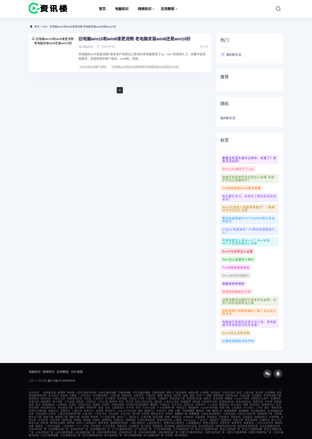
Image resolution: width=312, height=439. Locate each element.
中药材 (169, 435)
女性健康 (270, 392)
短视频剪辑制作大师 (236, 291)
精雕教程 (194, 413)
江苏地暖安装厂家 (70, 435)
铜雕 (170, 410)
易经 (185, 395)
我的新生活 (233, 54)
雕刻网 (200, 410)
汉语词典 (248, 392)
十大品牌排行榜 (166, 407)
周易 (192, 395)
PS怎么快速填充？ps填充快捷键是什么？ (248, 231)
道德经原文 (260, 417)
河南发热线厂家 (127, 432)
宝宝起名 (215, 392)
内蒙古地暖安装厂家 (260, 432)
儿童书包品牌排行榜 (69, 413)
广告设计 (202, 420)
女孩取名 (188, 417)
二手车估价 (84, 395)
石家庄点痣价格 (246, 413)
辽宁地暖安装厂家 (183, 429)
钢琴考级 (103, 423)
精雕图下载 (181, 413)
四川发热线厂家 (113, 435)
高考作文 (89, 410)
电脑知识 (122, 9)
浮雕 (208, 410)
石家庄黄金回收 (146, 420)
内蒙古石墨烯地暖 (236, 432)
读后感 (99, 410)
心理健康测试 (193, 423)
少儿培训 (212, 404)
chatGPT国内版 (209, 407)
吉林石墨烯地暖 (107, 392)
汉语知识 (91, 401)
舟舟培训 (53, 395)
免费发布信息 (74, 398)
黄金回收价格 (164, 420)
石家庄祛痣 (229, 413)
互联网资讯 (118, 407)
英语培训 (224, 404)
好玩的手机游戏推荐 (137, 404)
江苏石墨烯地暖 (49, 435)
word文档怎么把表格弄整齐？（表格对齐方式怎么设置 (248, 208)
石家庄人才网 (136, 398)
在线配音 (134, 426)
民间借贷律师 (100, 395)
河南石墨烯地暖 (147, 432)
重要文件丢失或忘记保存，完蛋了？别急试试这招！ (249, 159)
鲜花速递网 (251, 420)
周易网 (94, 417)
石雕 (177, 410)
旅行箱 (136, 413)
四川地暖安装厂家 (153, 435)
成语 (100, 407)
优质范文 (65, 410)
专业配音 (96, 426)
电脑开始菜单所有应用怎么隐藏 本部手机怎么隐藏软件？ (248, 178)
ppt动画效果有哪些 (236, 267)
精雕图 (228, 398)
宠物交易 (67, 420)
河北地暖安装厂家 (58, 429)
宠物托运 (119, 420)
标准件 (72, 404)
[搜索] (278, 9)
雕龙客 (168, 395)
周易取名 (200, 417)
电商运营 (193, 392)
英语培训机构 (226, 401)
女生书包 (125, 413)
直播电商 (226, 420)
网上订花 (276, 420)
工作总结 (69, 401)
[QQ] (278, 373)
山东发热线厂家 (44, 432)
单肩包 (169, 413)
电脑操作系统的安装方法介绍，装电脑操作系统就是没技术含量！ (249, 323)
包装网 (64, 395)
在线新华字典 (209, 401)
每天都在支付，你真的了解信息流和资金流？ (249, 197)
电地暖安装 (49, 392)
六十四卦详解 (107, 417)
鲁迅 (38, 404)
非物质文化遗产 (260, 398)
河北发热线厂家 (37, 429)
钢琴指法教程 (57, 423)
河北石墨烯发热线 (270, 426)
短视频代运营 (194, 398)
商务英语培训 (243, 401)
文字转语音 (109, 426)
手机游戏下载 (65, 407)
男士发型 (57, 401)
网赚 (245, 404)
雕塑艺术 (217, 410)
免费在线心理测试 (174, 423)
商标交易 (46, 398)
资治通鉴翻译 (258, 410)
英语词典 (158, 417)
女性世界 (55, 420)
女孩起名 (248, 417)
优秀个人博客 (204, 395)
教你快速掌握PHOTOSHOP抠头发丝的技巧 (248, 220)
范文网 (129, 401)
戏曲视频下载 (264, 413)
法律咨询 (34, 401)
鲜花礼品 (34, 423)
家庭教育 (186, 401)
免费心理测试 (210, 423)
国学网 (113, 401)
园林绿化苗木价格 (225, 426)
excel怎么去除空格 (236, 333)
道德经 (96, 404)
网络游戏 (127, 395)
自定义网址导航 (144, 401)
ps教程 (178, 420)
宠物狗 (96, 420)
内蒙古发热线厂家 (214, 432)
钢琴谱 (44, 423)
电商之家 (238, 420)
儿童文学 (77, 410)
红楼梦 (106, 404)
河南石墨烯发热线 (107, 432)
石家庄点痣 (58, 398)
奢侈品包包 (157, 413)
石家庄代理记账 (37, 410)
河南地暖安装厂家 (168, 432)
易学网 (177, 395)
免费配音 (158, 426)
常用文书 (110, 410)
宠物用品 (107, 420)
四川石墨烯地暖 (133, 435)
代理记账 (150, 395)
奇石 (138, 407)
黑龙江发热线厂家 (230, 429)
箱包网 (158, 401)
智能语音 (122, 426)
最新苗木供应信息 (186, 426)
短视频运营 (231, 395)
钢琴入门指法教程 (176, 392)
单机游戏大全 (48, 407)
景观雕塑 (244, 410)
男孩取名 (212, 417)
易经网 (85, 417)
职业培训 (236, 404)
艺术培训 (176, 404)
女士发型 (248, 407)
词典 (140, 410)
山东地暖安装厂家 (84, 432)
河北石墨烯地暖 (141, 392)
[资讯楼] (48, 9)
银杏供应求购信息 (248, 426)
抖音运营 (245, 395)
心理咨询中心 (154, 423)
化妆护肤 (43, 420)
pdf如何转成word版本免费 (241, 188)
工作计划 (102, 401)
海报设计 (214, 420)
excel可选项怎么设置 (237, 251)
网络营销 (218, 395)
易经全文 (134, 417)
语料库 (80, 401)
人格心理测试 (137, 423)
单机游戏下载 (177, 398)
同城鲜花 (264, 420)
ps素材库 (62, 404)
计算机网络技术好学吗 (238, 341)
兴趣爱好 (163, 398)
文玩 (107, 407)
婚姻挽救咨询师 (119, 423)
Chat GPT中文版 (126, 410)
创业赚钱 (79, 407)
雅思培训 (258, 401)
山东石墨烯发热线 (86, 392)
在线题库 (257, 395)
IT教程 (73, 395)
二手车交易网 (52, 426)
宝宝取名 (224, 417)
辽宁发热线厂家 (143, 429)
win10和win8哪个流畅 (92, 67)
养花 (121, 401)
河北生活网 (228, 392)
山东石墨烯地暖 (64, 432)
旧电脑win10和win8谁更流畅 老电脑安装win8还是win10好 (135, 39)
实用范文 (161, 410)
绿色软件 (91, 407)
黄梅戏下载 (61, 417)
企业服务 (236, 407)
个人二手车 (82, 426)
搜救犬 (207, 398)
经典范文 (53, 410)
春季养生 (237, 423)
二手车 (259, 407)
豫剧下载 (74, 417)
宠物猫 (87, 420)
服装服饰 (193, 407)
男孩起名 (176, 417)
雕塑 (159, 395)
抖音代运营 (148, 407)
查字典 (130, 407)
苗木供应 (255, 404)
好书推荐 (110, 398)
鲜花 (239, 392)
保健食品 (248, 423)
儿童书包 (87, 413)
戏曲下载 (224, 407)
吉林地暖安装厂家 (100, 429)
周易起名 (236, 417)
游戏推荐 (46, 401)
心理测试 (98, 398)
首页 (102, 9)
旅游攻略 (218, 398)
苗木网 (259, 392)
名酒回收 (275, 398)
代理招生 (165, 404)
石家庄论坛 (84, 404)
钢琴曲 (70, 423)
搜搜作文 (149, 410)
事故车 (39, 426)
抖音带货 (139, 395)
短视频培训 (267, 404)
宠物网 (77, 420)
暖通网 (61, 392)
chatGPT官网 (241, 398)
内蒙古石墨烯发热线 (191, 432)
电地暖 (70, 392)
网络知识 (145, 9)
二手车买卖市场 (264, 423)
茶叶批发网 (181, 435)
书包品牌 (113, 413)
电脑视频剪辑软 (233, 283)
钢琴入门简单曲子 (86, 423)
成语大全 (188, 404)
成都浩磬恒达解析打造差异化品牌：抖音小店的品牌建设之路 (249, 301)
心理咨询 (151, 398)
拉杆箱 (145, 413)
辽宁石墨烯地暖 (162, 429)
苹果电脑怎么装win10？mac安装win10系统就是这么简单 (246, 242)
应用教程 (167, 9)
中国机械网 (117, 404)
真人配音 (146, 426)
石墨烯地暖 (124, 392)
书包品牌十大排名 (45, 413)
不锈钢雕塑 (188, 410)
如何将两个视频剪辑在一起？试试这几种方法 (249, 312)
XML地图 (77, 371)
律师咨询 (276, 407)
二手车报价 (68, 426)
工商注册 (115, 395)
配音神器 (169, 426)
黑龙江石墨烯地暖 (252, 429)
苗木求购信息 (206, 426)
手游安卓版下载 (272, 395)
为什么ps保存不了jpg (238, 169)
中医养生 (225, 423)
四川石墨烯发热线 (92, 435)
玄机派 (87, 398)
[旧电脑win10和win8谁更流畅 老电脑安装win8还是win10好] (53, 52)
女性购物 (274, 417)
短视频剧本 (48, 404)
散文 (267, 407)
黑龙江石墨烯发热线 (206, 429)
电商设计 (181, 407)
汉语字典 (146, 417)
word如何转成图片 (235, 275)
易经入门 (122, 417)
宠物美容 (130, 420)
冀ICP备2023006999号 (61, 380)
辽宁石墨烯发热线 (122, 429)
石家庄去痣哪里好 (211, 413)
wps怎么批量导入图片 (238, 259)
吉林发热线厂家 (79, 429)
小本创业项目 (171, 401)
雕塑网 (154, 404)
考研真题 (122, 398)
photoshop (189, 420)
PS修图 (204, 392)
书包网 (268, 401)
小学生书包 (100, 413)
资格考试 (200, 404)
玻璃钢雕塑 (230, 410)
